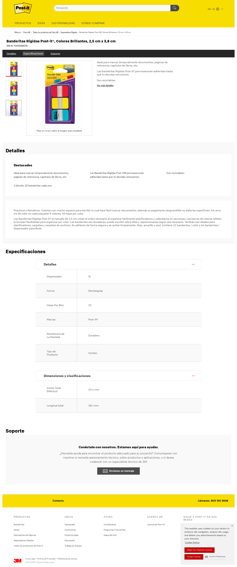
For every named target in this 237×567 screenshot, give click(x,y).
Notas (16, 529)
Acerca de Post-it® (156, 524)
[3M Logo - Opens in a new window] (23, 8)
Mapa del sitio (110, 535)
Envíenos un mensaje (121, 471)
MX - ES (211, 9)
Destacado (70, 524)
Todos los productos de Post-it (28, 545)
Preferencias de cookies (67, 559)
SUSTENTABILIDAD (63, 23)
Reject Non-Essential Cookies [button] (199, 550)
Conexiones (70, 529)
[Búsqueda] (174, 8)
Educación (70, 540)
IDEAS (41, 23)
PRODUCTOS (23, 23)
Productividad (71, 535)
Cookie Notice (192, 543)
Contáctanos (110, 524)
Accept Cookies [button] (194, 557)
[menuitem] (11, 53)
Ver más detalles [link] (105, 85)
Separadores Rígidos (24, 540)
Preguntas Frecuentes (114, 529)
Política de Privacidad (46, 559)
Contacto (58, 501)
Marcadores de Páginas (25, 535)
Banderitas (19, 524)
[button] (215, 556)
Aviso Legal (30, 559)
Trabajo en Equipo (73, 545)
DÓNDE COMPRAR (92, 23)
